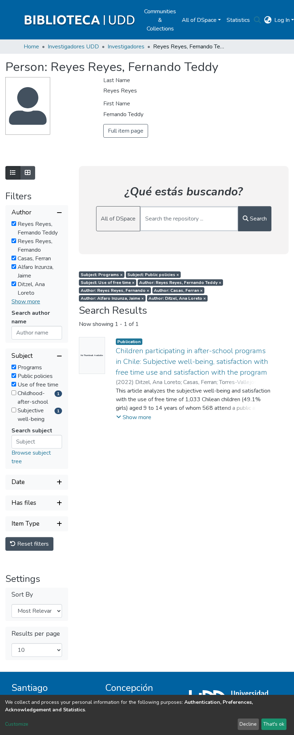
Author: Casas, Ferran (178, 290)
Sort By (22, 594)
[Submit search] (257, 20)
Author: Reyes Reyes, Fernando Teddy (180, 282)
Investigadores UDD (73, 47)
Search (257, 219)
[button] (267, 20)
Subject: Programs (102, 275)
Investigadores (126, 47)
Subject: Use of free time (107, 282)
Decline (248, 724)
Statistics (238, 20)
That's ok (273, 724)
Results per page (35, 633)
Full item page (125, 131)
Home (31, 47)
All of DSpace (118, 219)
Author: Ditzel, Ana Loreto (177, 298)
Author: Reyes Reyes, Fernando (115, 290)
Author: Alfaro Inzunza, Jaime (112, 298)
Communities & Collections (160, 20)
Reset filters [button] (32, 544)
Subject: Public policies (153, 275)
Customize (16, 724)
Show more (25, 301)
